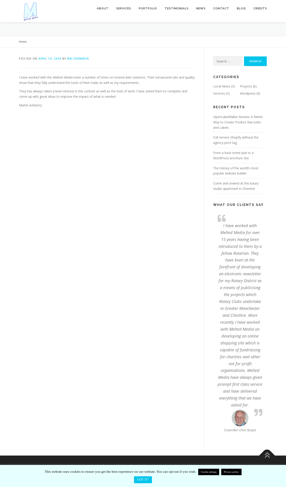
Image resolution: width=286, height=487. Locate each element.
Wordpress (248, 93)
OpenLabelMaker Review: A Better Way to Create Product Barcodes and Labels (238, 122)
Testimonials (177, 8)
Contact (221, 8)
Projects (246, 86)
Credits (260, 8)
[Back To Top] (267, 456)
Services (123, 8)
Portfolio (148, 8)
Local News (221, 86)
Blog (241, 8)
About (103, 8)
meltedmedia (78, 58)
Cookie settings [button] (209, 471)
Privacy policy (231, 471)
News (201, 8)
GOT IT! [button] (143, 479)
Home (23, 42)
